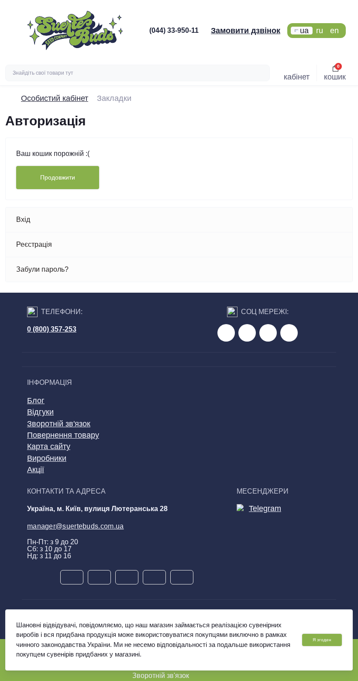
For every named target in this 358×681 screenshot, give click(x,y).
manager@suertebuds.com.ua (75, 526)
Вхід (23, 219)
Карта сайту (48, 446)
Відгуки (40, 412)
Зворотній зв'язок (58, 423)
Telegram (265, 508)
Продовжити (57, 177)
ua (304, 31)
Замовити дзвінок (245, 30)
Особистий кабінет (54, 98)
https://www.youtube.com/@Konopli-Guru (247, 333)
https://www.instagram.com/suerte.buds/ (289, 333)
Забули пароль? (42, 269)
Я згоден (322, 639)
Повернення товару (63, 435)
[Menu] (13, 30)
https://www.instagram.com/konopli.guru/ (268, 333)
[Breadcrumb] (8, 98)
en (334, 30)
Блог (36, 400)
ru (319, 30)
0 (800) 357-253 (51, 329)
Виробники (46, 458)
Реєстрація (34, 244)
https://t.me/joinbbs (226, 333)
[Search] (262, 73)
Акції (35, 469)
